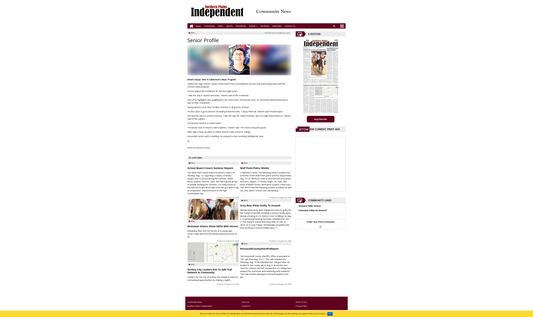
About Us (245, 302)
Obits (220, 26)
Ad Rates (265, 26)
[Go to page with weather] (319, 13)
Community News (194, 302)
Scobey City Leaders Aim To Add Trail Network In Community (209, 271)
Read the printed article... (199, 147)
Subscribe (277, 26)
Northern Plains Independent (199, 306)
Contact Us (290, 26)
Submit (252, 26)
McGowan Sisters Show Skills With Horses (212, 226)
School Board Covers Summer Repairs (210, 168)
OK (330, 314)
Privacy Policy (301, 306)
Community (209, 26)
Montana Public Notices (310, 205)
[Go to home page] (190, 26)
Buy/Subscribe (320, 119)
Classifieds (241, 26)
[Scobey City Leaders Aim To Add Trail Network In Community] (213, 252)
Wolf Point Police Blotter (254, 168)
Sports (229, 26)
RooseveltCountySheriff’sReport (259, 248)
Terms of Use (301, 302)
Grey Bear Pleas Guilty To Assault (260, 205)
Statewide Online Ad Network (313, 210)
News (198, 26)
